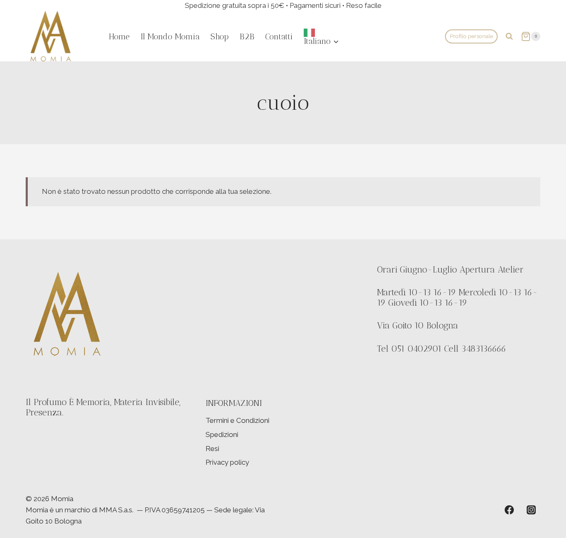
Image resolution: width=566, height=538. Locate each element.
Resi (212, 448)
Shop (219, 36)
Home (119, 36)
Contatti (279, 36)
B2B (246, 36)
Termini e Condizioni (237, 420)
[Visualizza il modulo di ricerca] (509, 36)
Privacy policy (227, 462)
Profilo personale (471, 36)
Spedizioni (222, 434)
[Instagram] (531, 510)
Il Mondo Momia (170, 36)
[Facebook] (509, 510)
